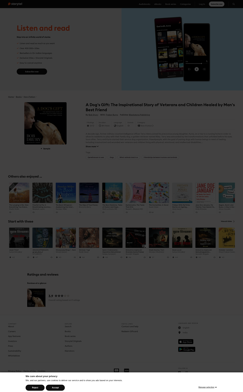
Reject (35, 388)
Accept (55, 388)
